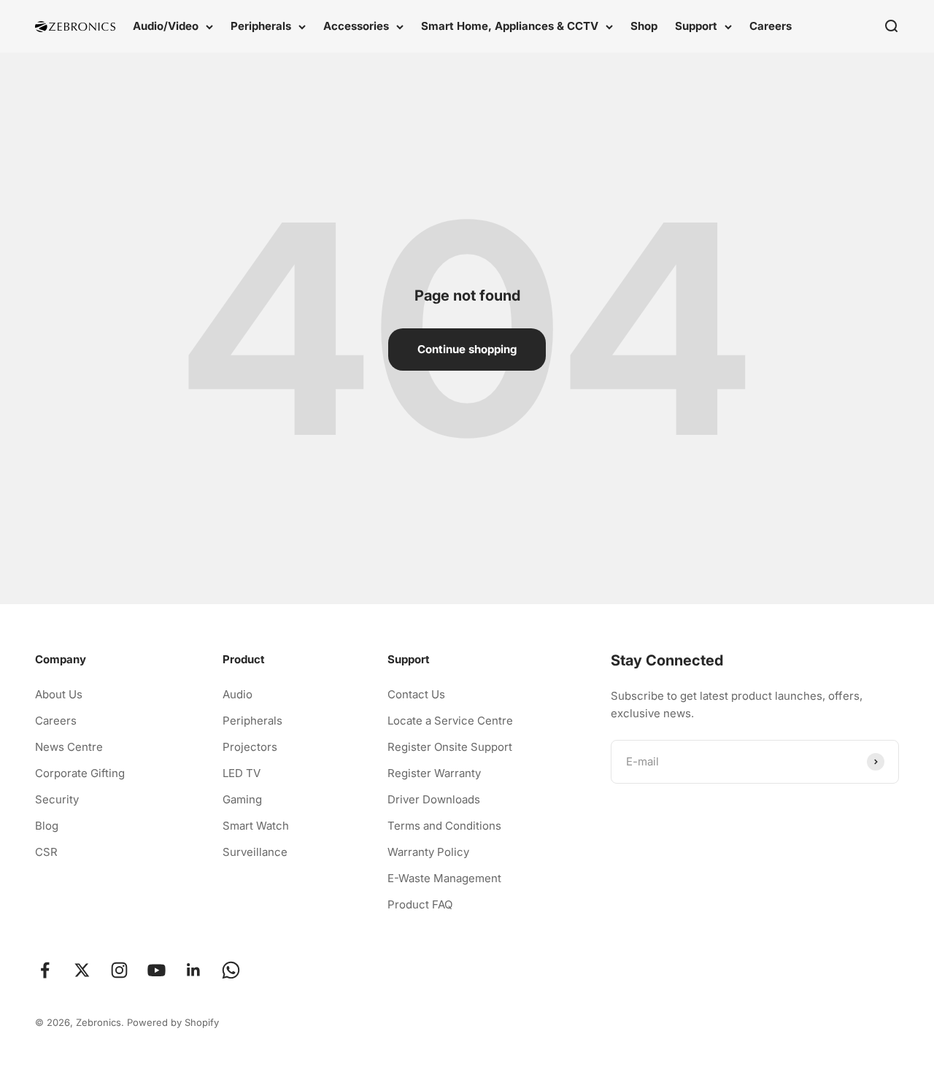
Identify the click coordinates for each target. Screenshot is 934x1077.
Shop (643, 26)
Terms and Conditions (444, 826)
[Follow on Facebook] (45, 970)
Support (696, 26)
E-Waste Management (444, 878)
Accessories (356, 26)
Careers (770, 26)
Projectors (250, 747)
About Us (58, 694)
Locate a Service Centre (450, 720)
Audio (237, 694)
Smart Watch (256, 826)
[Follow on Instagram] (119, 970)
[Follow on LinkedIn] (194, 970)
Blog (46, 826)
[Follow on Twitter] (82, 970)
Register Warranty (434, 773)
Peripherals (261, 26)
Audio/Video (165, 26)
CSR (46, 852)
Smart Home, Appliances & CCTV (509, 26)
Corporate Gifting (80, 773)
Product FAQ (419, 904)
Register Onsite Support (449, 747)
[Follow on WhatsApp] (231, 970)
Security (57, 799)
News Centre (69, 747)
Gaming (242, 799)
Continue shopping (467, 349)
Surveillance (255, 852)
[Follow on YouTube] (156, 970)
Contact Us (416, 694)
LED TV (241, 773)
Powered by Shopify (173, 1022)
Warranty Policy (428, 852)
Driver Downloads (433, 799)
